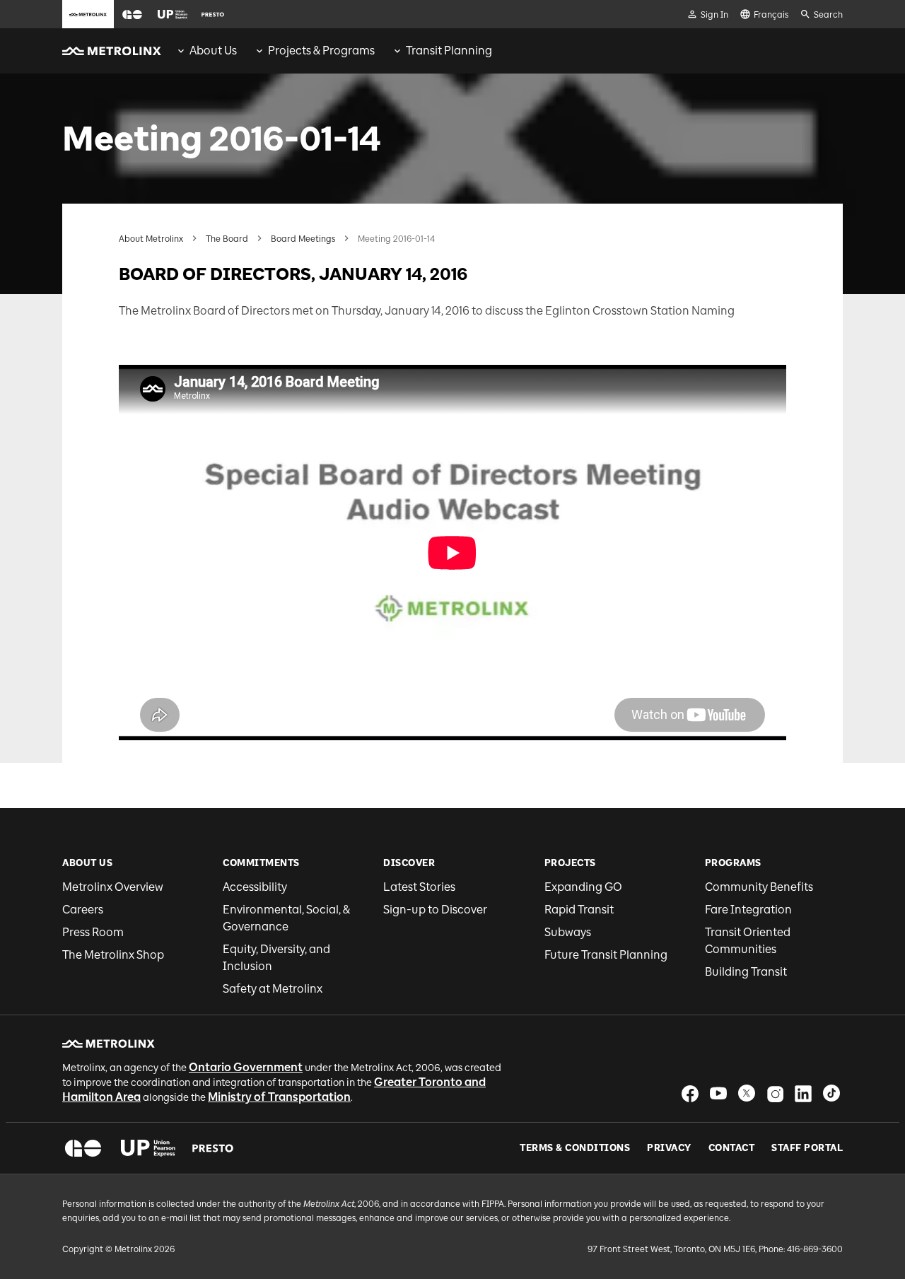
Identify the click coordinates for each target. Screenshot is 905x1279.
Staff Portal (807, 1148)
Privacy (669, 1148)
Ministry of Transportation (279, 1097)
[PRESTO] (213, 1148)
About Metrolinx (151, 239)
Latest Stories (419, 887)
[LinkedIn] (803, 1093)
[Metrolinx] (108, 1043)
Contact (731, 1148)
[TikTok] (831, 1093)
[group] (206, 51)
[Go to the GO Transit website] (132, 14)
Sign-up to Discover (435, 909)
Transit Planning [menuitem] (449, 50)
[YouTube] (718, 1093)
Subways (567, 932)
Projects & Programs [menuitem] (321, 50)
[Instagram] (775, 1093)
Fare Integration (748, 909)
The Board (227, 239)
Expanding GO (583, 887)
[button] (132, 14)
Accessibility (255, 887)
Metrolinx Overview (112, 887)
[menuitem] (206, 51)
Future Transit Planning (605, 955)
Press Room (93, 932)
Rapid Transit (579, 909)
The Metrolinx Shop (113, 955)
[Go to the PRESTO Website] (212, 14)
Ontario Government (246, 1067)
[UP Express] (148, 1148)
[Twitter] (746, 1093)
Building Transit (746, 972)
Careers (82, 909)
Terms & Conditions (575, 1148)
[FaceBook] (690, 1093)
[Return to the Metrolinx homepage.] (111, 51)
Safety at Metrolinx (272, 988)
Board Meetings (303, 239)
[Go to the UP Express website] (172, 14)
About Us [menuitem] (213, 50)
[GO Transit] (83, 1148)
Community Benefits (759, 887)
